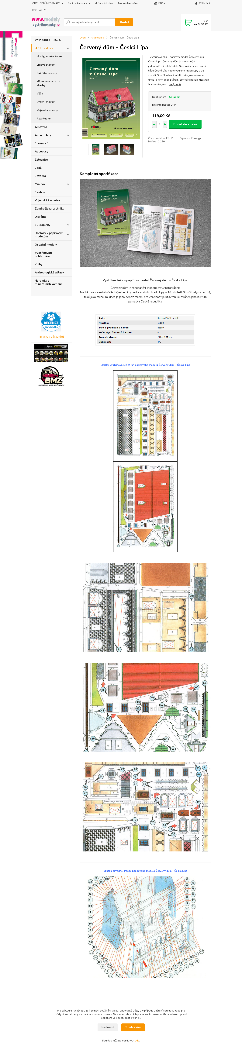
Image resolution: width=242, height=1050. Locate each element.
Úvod (83, 37)
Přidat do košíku (185, 124)
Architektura (44, 48)
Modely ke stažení (128, 3)
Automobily (43, 135)
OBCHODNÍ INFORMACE (46, 3)
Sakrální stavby (47, 73)
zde (137, 1040)
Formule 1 (42, 143)
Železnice (41, 160)
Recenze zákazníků (51, 337)
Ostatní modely (46, 245)
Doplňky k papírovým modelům (49, 234)
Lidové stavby (45, 65)
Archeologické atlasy (49, 272)
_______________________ (53, 292)
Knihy (38, 264)
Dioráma (41, 217)
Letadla (40, 176)
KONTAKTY (39, 10)
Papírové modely (77, 3)
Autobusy (41, 151)
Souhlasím (133, 1027)
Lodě (38, 168)
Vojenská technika (47, 200)
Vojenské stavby (47, 110)
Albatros (41, 127)
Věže (40, 93)
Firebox (40, 192)
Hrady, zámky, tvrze (49, 56)
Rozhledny (43, 118)
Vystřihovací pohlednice (43, 254)
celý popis (175, 84)
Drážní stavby (45, 102)
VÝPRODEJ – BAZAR (49, 40)
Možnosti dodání (104, 3)
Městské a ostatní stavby (48, 83)
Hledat (124, 22)
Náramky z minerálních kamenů (49, 282)
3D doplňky (42, 225)
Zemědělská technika (49, 208)
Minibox (40, 184)
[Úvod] (46, 22)
